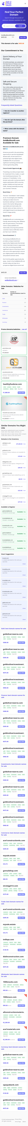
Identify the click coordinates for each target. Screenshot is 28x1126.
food (16, 389)
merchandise (6, 875)
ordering (8, 1001)
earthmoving (12, 845)
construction (19, 843)
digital (18, 858)
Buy (25, 512)
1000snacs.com (10, 997)
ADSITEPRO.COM (7, 348)
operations (19, 944)
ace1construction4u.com (14, 840)
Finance (4, 302)
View (24, 444)
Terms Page (18, 1121)
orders (17, 845)
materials (18, 1034)
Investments (5, 306)
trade (23, 667)
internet (14, 387)
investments (13, 637)
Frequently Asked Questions (11, 105)
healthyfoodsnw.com (12, 384)
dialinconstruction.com (13, 956)
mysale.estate (9, 855)
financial (10, 1089)
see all (24, 329)
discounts (15, 1000)
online (4, 387)
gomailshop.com (10, 870)
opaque (14, 1089)
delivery (11, 389)
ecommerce (5, 389)
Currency (4, 322)
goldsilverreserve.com (13, 634)
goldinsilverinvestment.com (15, 679)
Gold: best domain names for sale (13, 629)
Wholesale (5, 318)
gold (4, 637)
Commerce (5, 310)
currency (9, 639)
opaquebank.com (11, 1085)
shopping (12, 875)
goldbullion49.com (11, 280)
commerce (5, 843)
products (9, 387)
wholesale (9, 984)
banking (5, 1089)
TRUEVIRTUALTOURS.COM (9, 412)
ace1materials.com (11, 1029)
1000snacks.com (10, 982)
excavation (5, 845)
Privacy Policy (18, 1119)
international (12, 944)
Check (24, 564)
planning (10, 890)
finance (8, 637)
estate (14, 860)
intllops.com (8, 939)
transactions (6, 860)
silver (4, 639)
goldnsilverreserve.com (13, 649)
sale (11, 860)
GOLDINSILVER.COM (8, 372)
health (18, 387)
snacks (12, 986)
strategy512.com (10, 886)
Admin (24, 1121)
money (19, 637)
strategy (15, 890)
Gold (3, 298)
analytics (5, 890)
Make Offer (23, 37)
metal (23, 637)
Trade (3, 314)
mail (16, 875)
